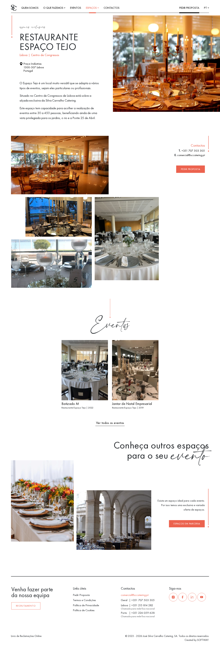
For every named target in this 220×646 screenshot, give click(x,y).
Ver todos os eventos (110, 423)
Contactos (111, 8)
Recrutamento (26, 606)
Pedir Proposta (189, 8)
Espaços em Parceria (187, 524)
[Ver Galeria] (212, 107)
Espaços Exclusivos (32, 27)
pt (206, 8)
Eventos (75, 8)
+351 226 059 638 (143, 613)
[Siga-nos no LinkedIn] (192, 597)
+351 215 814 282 (142, 605)
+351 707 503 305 (193, 150)
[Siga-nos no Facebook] (182, 597)
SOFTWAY (202, 640)
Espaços (91, 8)
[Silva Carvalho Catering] (13, 7)
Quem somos (29, 8)
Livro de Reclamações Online (26, 636)
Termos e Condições (84, 600)
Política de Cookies (84, 610)
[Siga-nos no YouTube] (201, 597)
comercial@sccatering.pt (191, 155)
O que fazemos (53, 8)
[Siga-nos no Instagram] (173, 597)
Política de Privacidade (86, 605)
